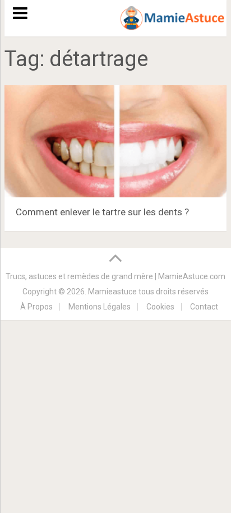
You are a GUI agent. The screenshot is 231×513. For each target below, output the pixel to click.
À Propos (36, 306)
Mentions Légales (99, 306)
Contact (204, 306)
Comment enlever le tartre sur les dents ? (102, 212)
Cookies (160, 306)
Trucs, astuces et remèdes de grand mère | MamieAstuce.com (115, 276)
